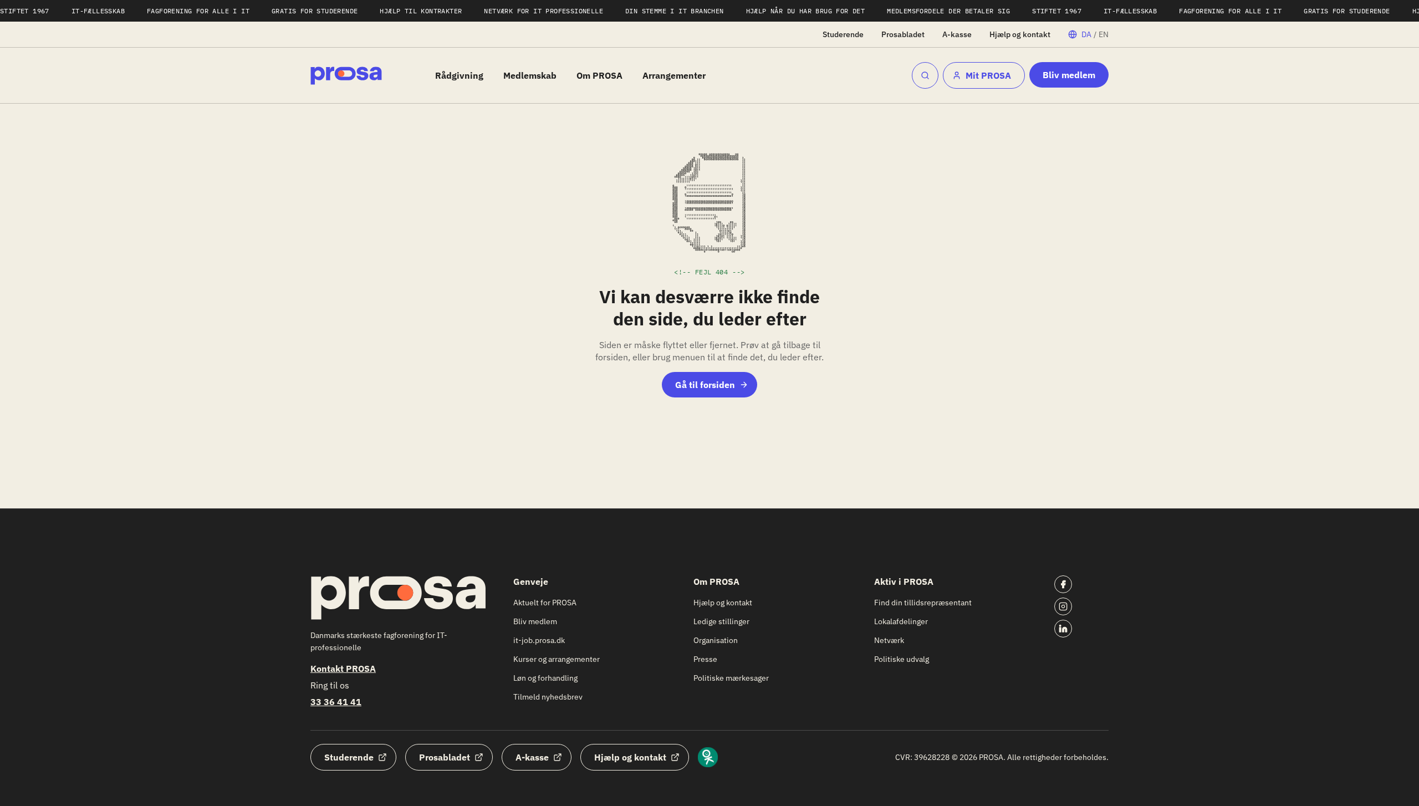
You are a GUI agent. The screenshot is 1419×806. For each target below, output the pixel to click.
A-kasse (957, 34)
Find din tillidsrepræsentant (923, 603)
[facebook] (1063, 584)
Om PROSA (599, 75)
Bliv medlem (1069, 74)
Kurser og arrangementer (556, 659)
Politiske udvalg (901, 659)
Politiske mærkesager (731, 678)
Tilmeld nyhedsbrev (548, 697)
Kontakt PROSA (343, 668)
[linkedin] (1063, 628)
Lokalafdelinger (901, 621)
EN (1104, 34)
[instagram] (1063, 606)
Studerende (843, 34)
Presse (705, 659)
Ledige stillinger (721, 621)
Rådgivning (459, 75)
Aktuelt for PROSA (544, 603)
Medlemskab (530, 75)
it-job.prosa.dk (539, 640)
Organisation (715, 640)
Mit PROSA (988, 75)
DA (1086, 34)
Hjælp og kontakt (1019, 34)
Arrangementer (674, 75)
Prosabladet (903, 34)
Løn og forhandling (545, 678)
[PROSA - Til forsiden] (346, 76)
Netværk (889, 640)
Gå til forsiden (705, 384)
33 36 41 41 (335, 701)
